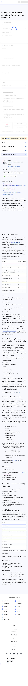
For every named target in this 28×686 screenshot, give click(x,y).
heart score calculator (15, 392)
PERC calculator (15, 460)
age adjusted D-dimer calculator (9, 331)
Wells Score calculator (15, 242)
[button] (14, 138)
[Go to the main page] (7, 2)
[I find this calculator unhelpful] (8, 173)
